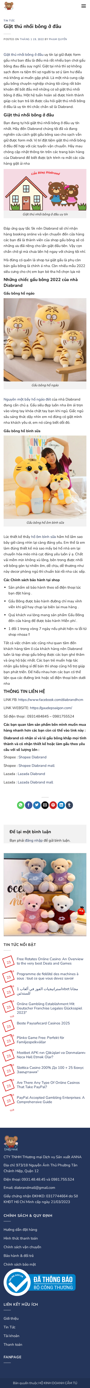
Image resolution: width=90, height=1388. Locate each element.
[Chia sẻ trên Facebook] (28, 805)
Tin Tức (9, 20)
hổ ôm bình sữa (43, 536)
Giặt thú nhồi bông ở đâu (23, 54)
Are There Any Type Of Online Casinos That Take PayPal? (48, 1084)
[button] (83, 6)
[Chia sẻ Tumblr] (69, 805)
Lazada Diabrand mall (35, 782)
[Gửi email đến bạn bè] (45, 805)
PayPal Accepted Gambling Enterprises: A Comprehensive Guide (51, 1099)
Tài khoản (11, 1335)
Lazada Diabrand (31, 773)
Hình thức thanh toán (21, 1238)
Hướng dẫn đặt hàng (20, 1229)
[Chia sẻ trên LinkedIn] (61, 805)
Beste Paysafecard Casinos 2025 (43, 1023)
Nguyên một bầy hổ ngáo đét (27, 399)
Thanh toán (13, 1344)
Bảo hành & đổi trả (19, 1255)
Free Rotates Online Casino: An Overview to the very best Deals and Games (50, 961)
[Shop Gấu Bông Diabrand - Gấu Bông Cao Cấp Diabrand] (14, 6)
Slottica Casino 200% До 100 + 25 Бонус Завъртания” (50, 1069)
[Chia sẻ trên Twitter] (37, 805)
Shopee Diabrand (32, 757)
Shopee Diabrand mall (36, 765)
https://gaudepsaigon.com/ (51, 707)
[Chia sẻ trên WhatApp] (20, 805)
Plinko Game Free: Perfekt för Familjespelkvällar (40, 1040)
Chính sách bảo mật (20, 1264)
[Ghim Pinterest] (53, 805)
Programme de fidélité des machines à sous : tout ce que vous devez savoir (47, 976)
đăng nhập (34, 840)
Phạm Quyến (58, 39)
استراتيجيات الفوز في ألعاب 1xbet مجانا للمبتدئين (47, 991)
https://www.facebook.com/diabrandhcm (50, 699)
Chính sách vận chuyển (22, 1247)
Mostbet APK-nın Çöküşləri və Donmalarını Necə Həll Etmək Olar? (51, 1054)
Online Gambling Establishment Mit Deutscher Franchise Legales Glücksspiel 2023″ (49, 1008)
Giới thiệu (11, 1318)
